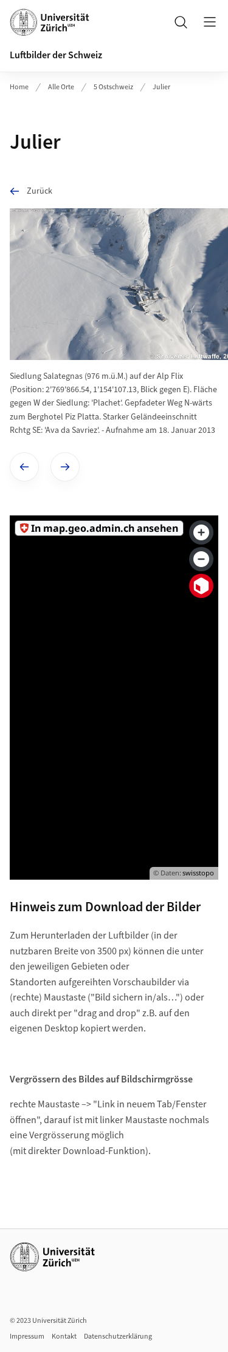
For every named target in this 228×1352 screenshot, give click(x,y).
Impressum (27, 1336)
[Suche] (180, 21)
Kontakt (64, 1336)
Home (19, 87)
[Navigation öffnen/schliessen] (209, 21)
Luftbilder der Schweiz (56, 55)
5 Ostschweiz (113, 87)
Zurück (39, 191)
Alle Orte (61, 87)
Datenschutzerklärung (118, 1336)
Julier (161, 87)
